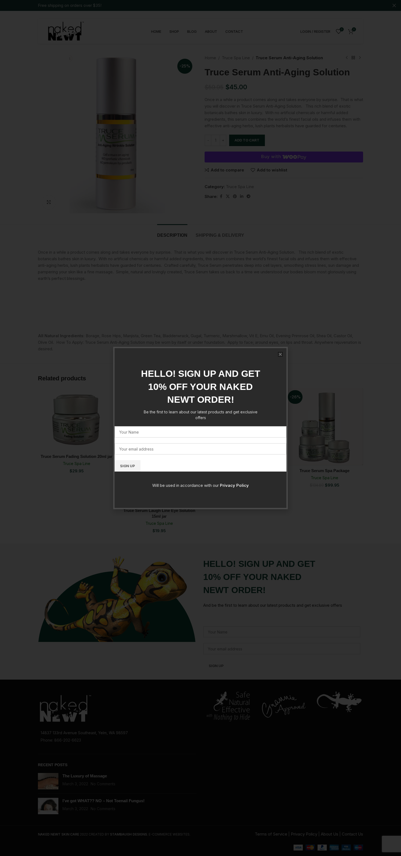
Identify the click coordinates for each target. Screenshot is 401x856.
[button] (280, 354)
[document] (200, 428)
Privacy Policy (234, 485)
